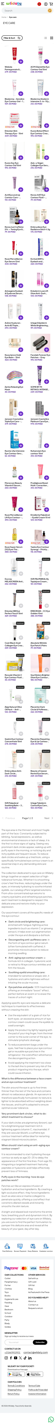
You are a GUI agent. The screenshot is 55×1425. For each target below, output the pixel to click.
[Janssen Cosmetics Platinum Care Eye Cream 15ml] (40, 407)
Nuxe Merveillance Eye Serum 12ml (13, 260)
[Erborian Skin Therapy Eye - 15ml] (14, 119)
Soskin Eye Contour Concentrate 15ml (14, 740)
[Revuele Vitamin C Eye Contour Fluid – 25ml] (14, 663)
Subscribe (40, 1342)
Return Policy (14, 1393)
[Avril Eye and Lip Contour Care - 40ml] (14, 183)
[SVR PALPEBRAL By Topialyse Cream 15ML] (40, 567)
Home (4, 17)
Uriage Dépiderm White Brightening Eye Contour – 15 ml (40, 325)
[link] (10, 818)
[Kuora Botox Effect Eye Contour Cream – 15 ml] (40, 119)
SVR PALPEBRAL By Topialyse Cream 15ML (40, 581)
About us (32, 1301)
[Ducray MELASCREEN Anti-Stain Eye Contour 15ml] (14, 567)
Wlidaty (11, 1406)
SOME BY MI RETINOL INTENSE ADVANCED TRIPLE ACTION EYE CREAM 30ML (40, 392)
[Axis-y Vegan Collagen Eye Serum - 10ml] (40, 151)
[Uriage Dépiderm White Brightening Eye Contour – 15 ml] (40, 311)
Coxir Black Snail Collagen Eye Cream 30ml (14, 645)
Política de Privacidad (38, 1389)
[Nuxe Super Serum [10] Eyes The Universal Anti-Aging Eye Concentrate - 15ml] (14, 535)
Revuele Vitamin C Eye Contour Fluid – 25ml (14, 677)
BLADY (7, 1323)
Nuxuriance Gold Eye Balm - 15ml (13, 356)
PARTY (7, 1320)
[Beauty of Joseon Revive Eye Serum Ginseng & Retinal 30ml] (40, 759)
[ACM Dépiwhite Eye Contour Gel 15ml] (40, 55)
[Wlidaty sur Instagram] (6, 1357)
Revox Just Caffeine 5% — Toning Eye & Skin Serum (14, 229)
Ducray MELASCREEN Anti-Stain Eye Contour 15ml (14, 583)
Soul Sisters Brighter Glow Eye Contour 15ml (40, 677)
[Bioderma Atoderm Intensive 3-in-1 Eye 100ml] (40, 87)
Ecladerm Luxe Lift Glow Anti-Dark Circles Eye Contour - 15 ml (40, 295)
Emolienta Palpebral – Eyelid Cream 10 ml (40, 516)
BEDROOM (9, 1309)
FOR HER (8, 1285)
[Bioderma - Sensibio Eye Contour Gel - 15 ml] (14, 87)
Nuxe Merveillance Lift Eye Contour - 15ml (13, 517)
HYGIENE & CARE (11, 1299)
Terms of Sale (34, 1385)
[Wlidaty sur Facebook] (11, 1357)
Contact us (33, 1304)
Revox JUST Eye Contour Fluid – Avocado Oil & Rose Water (40, 198)
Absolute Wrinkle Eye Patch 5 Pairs (39, 644)
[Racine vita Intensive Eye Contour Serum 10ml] (14, 439)
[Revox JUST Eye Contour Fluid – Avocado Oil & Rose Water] (40, 183)
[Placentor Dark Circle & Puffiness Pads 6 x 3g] (40, 695)
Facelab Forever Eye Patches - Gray (40, 356)
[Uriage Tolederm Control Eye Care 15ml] (40, 791)
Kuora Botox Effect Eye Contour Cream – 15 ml (40, 133)
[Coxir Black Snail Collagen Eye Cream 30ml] (14, 631)
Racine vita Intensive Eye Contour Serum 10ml (14, 453)
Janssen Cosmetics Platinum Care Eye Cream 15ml (40, 421)
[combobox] (27, 10)
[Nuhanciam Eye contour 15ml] (40, 439)
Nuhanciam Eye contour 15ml (38, 452)
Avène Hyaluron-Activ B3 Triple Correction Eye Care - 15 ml (14, 326)
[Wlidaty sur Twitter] (20, 1357)
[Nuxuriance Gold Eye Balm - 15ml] (14, 343)
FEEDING (8, 1302)
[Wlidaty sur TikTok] (25, 1357)
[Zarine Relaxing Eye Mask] (14, 375)
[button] (51, 4)
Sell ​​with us (33, 1278)
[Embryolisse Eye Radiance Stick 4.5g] (40, 215)
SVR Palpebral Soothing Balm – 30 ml (14, 805)
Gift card (32, 1282)
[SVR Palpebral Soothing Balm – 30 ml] (14, 791)
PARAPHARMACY (11, 1282)
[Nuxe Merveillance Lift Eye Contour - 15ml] (14, 503)
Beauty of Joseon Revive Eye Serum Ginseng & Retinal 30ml (39, 775)
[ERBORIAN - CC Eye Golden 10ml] (40, 599)
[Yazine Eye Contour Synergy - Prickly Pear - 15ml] (40, 535)
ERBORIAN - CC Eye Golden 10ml (40, 612)
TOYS (7, 1292)
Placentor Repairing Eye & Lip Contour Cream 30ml (40, 741)
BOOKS (7, 1295)
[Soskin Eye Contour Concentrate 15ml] (14, 727)
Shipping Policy (15, 1389)
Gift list (31, 1285)
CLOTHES (8, 1289)
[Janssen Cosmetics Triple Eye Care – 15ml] (14, 407)
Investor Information (37, 1393)
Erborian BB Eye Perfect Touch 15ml (14, 612)
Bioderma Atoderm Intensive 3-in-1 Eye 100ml (40, 101)
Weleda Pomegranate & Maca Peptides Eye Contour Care (14, 70)
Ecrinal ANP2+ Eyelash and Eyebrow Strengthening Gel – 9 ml (40, 264)
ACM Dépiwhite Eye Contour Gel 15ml (40, 68)
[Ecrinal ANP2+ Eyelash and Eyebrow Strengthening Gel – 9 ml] (40, 247)
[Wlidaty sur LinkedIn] (29, 1357)
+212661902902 (12, 1352)
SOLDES (8, 1327)
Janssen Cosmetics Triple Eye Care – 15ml (14, 421)
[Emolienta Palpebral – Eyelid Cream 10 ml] (40, 503)
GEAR (7, 1306)
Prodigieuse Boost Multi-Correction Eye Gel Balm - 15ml (40, 485)
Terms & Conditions (16, 1385)
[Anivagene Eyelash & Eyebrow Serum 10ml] (14, 279)
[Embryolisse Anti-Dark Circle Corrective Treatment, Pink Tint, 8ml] (14, 759)
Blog (30, 1289)
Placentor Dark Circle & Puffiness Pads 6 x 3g (39, 709)
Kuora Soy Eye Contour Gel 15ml (13, 164)
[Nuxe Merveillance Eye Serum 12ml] (14, 247)
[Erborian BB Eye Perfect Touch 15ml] (14, 599)
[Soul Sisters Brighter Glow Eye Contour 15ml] (40, 663)
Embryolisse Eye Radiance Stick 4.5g (40, 228)
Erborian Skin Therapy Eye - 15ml (14, 132)
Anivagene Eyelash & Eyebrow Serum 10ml (14, 293)
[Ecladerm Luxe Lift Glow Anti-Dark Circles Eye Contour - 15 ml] (40, 279)
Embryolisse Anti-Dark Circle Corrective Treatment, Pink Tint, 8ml (14, 776)
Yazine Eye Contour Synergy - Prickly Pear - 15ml (40, 549)
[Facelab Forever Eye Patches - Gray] (40, 343)
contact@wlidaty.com (36, 1352)
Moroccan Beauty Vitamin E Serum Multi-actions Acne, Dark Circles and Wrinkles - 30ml (14, 488)
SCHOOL (8, 1313)
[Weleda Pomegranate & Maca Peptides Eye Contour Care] (14, 55)
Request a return (35, 1308)
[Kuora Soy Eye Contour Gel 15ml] (14, 151)
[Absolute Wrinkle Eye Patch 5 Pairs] (40, 631)
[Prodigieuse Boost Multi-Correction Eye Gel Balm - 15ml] (40, 471)
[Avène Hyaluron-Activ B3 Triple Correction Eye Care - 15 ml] (14, 311)
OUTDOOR (8, 1316)
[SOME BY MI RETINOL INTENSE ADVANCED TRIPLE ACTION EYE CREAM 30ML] (40, 375)
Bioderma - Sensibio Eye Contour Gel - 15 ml (14, 101)
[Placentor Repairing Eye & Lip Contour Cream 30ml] (40, 727)
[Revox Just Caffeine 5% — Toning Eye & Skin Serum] (14, 215)
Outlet (8, 1278)
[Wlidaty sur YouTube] (15, 1357)
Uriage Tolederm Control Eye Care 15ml (39, 805)
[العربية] (40, 4)
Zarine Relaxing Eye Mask (14, 388)
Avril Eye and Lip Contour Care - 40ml (12, 197)
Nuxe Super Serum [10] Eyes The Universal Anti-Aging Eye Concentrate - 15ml (14, 552)
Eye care (12, 17)
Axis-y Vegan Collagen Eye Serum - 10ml (40, 165)
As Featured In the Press (38, 1292)
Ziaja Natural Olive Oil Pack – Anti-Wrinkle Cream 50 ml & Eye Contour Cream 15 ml (14, 712)
